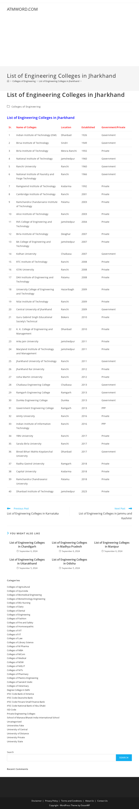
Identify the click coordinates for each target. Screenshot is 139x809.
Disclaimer (37, 800)
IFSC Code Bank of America (20, 693)
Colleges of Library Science (20, 642)
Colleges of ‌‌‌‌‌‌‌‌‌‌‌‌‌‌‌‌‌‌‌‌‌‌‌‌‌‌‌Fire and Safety (20, 622)
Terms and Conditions (71, 800)
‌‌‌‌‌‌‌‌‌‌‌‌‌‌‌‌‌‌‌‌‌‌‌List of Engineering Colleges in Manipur (112, 544)
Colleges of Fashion (16, 618)
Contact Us (102, 800)
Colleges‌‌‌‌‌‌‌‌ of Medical (16, 658)
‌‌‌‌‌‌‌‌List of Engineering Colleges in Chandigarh (27, 544)
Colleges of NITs (15, 670)
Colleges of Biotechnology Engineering (26, 598)
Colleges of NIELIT (16, 666)
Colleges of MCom (16, 654)
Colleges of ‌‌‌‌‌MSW (15, 662)
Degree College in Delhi (18, 689)
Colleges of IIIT (14, 630)
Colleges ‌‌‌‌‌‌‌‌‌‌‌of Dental (16, 610)
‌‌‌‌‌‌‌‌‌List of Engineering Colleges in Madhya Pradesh (69, 544)
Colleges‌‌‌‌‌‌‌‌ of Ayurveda (17, 590)
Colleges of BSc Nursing (18, 602)
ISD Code (11, 709)
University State (15, 741)
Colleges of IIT (14, 634)
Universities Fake (15, 725)
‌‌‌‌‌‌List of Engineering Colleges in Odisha (69, 561)
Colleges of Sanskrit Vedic (19, 682)
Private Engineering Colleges (21, 713)
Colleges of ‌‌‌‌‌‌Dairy (15, 606)
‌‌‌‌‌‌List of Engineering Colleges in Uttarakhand (27, 561)
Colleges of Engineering (26, 106)
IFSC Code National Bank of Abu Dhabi (26, 705)
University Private (16, 737)
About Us (89, 800)
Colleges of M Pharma (18, 646)
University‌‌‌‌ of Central (17, 729)
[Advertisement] (69, 41)
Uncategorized (14, 721)
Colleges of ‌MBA (15, 650)
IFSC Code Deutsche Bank (20, 697)
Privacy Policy (51, 800)
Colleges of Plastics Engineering (22, 677)
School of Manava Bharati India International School (33, 717)
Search (10, 752)
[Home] (8, 81)
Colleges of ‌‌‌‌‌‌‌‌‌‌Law (14, 638)
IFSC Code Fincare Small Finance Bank (26, 701)
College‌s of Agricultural (18, 586)
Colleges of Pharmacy (17, 674)
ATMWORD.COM (22, 9)
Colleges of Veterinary (18, 685)
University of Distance (18, 733)
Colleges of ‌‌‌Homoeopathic (20, 626)
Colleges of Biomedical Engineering (24, 594)
